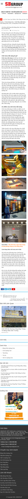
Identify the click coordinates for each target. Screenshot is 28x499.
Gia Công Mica (4, 462)
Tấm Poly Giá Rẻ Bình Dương (8, 485)
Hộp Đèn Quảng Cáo (5, 455)
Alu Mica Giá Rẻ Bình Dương (8, 483)
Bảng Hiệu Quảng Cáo (9, 348)
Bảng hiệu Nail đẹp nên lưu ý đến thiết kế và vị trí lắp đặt (10, 296)
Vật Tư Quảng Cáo (8, 357)
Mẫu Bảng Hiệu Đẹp (5, 476)
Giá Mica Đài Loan (5, 487)
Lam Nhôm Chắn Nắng (6, 489)
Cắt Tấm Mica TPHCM (6, 478)
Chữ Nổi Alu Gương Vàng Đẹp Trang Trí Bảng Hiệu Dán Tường (17, 299)
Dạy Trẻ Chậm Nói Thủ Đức (7, 492)
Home (1, 22)
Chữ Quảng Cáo (9, 22)
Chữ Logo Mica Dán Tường (7, 480)
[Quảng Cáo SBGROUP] (14, 5)
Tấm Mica (5, 353)
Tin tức (4, 355)
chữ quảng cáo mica (17, 272)
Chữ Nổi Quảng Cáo (5, 460)
